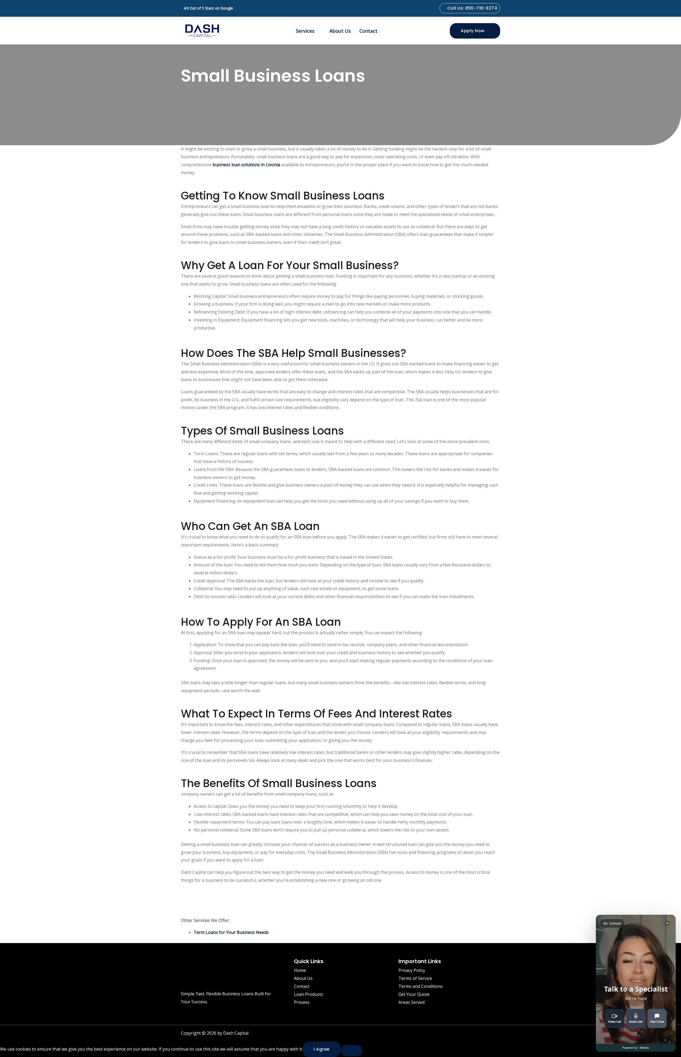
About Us (340, 31)
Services (305, 31)
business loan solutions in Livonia (246, 165)
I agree (322, 1049)
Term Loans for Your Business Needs (231, 932)
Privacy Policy (411, 970)
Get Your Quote (414, 994)
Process (302, 1002)
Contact (368, 31)
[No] (351, 1050)
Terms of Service (415, 978)
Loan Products (308, 994)
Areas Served (411, 1002)
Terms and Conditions (420, 986)
